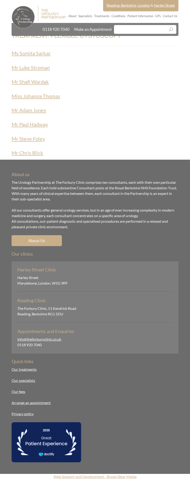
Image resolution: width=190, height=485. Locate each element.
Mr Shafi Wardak (30, 82)
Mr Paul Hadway (30, 124)
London (144, 5)
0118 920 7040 (56, 29)
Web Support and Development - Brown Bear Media (95, 476)
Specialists (85, 16)
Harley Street (164, 5)
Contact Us (170, 16)
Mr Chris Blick (27, 153)
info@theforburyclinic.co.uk (39, 339)
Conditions (118, 16)
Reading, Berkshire (121, 5)
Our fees (18, 391)
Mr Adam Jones (29, 110)
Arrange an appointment (31, 402)
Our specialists (23, 380)
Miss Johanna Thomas (36, 96)
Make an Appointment (93, 29)
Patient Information (140, 16)
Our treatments (24, 369)
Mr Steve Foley (28, 139)
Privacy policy (23, 414)
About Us (36, 240)
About (72, 16)
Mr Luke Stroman (31, 67)
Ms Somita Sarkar (31, 53)
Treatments (102, 16)
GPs (158, 16)
